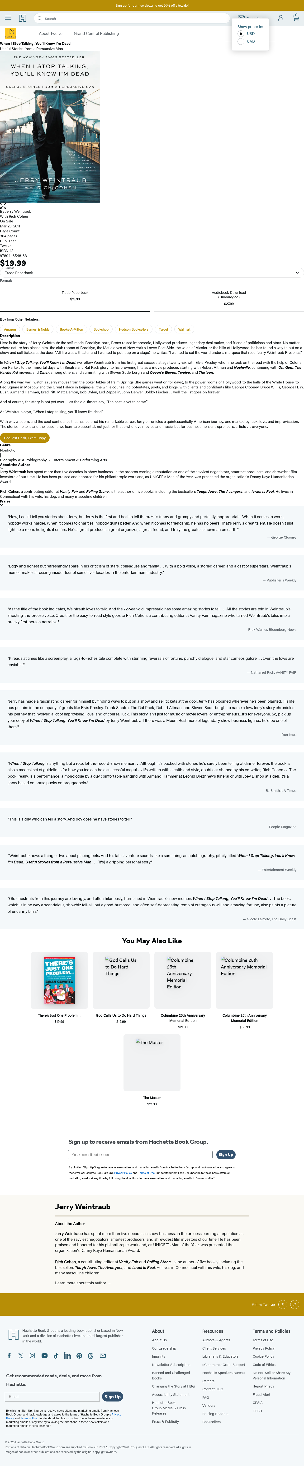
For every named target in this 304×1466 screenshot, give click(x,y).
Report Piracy (263, 1385)
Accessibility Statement (171, 1394)
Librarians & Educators (220, 1356)
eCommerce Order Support (223, 1364)
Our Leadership (164, 1348)
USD (251, 33)
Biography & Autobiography (23, 459)
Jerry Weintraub (18, 211)
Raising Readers (215, 1413)
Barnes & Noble (37, 329)
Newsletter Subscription (171, 1364)
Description (10, 335)
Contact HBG (212, 1388)
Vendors (208, 1405)
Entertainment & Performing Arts (79, 459)
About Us (159, 1339)
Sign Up (226, 1154)
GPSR (257, 1410)
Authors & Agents (216, 1339)
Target (163, 329)
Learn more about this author (81, 1283)
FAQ (205, 1397)
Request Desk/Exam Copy (25, 437)
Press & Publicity (165, 1421)
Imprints (158, 1356)
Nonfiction (9, 450)
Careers (208, 1380)
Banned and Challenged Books (171, 1375)
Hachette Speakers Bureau (223, 1372)
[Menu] (8, 18)
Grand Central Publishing (96, 33)
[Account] (281, 18)
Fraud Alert (261, 1394)
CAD (251, 41)
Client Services (214, 1348)
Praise (5, 501)
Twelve (5, 245)
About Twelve (50, 33)
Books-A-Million (71, 329)
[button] (152, 206)
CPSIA (258, 1402)
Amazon (10, 329)
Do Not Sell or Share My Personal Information (271, 1375)
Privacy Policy (264, 1348)
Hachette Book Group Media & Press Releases (169, 1407)
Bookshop (101, 329)
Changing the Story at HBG (173, 1385)
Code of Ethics (264, 1364)
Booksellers (211, 1421)
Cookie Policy (263, 1356)
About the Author (15, 464)
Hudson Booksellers (133, 329)
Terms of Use (263, 1339)
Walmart (184, 329)
